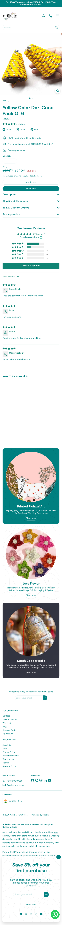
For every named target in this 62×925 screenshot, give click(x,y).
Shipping (17, 176)
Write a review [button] (31, 265)
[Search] (56, 27)
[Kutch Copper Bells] (31, 631)
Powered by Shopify (40, 815)
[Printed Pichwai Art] (31, 477)
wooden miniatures (17, 846)
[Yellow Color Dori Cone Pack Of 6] (21, 405)
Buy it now (31, 188)
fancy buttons (18, 842)
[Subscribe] (46, 894)
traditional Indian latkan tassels (29, 839)
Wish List (7, 723)
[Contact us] (55, 914)
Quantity (7, 156)
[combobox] (31, 27)
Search (6, 762)
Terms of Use (8, 759)
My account (8, 733)
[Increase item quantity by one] (14, 161)
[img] (9, 285)
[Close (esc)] (58, 857)
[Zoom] (57, 91)
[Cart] (50, 15)
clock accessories (41, 846)
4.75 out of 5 (39, 234)
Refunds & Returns (11, 755)
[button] (9, 124)
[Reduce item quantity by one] (5, 161)
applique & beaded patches (39, 842)
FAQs (5, 748)
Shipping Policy (9, 766)
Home (5, 101)
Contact (6, 716)
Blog (4, 726)
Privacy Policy (9, 752)
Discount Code (9, 730)
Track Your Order (10, 719)
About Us (7, 745)
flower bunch (34, 835)
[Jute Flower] (31, 554)
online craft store (18, 835)
